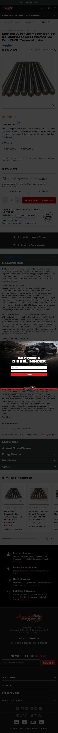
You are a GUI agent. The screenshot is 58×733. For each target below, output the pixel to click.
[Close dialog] (55, 343)
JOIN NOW (29, 374)
